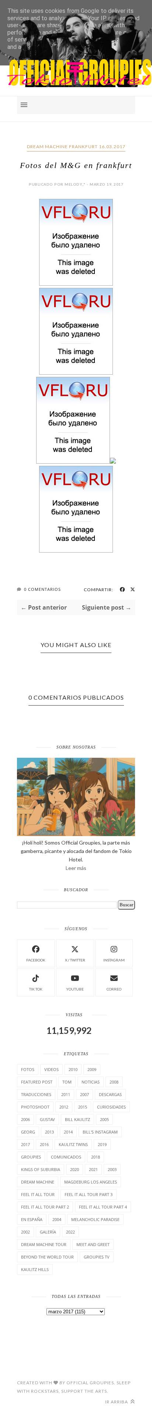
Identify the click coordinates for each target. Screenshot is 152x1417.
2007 (84, 1094)
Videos (51, 1069)
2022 (70, 1232)
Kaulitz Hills (35, 1269)
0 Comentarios (42, 589)
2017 (25, 1144)
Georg (28, 1132)
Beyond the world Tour (47, 1257)
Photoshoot (35, 1107)
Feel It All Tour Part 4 (103, 1207)
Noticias (91, 1082)
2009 (91, 1069)
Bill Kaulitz (77, 1119)
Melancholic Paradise (95, 1219)
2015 (82, 1107)
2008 (114, 1082)
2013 (49, 1132)
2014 (68, 1132)
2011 (65, 1094)
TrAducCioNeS (36, 1094)
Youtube (75, 989)
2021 (93, 1169)
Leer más (76, 868)
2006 (25, 1119)
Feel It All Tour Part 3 (89, 1194)
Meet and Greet (93, 1244)
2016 (44, 1144)
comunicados (66, 1157)
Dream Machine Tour (43, 1244)
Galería (48, 1232)
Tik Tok (35, 989)
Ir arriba (117, 1401)
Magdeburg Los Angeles (90, 1182)
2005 (104, 1119)
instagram (114, 960)
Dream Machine (37, 1182)
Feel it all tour (38, 1194)
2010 (73, 1069)
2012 (63, 1107)
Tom (67, 1082)
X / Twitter (75, 960)
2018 (95, 1157)
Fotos (27, 1069)
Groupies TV (97, 1257)
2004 (56, 1219)
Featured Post (36, 1082)
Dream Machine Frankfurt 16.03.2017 (76, 146)
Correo (114, 989)
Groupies (31, 1157)
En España (31, 1219)
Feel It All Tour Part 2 (45, 1207)
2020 (74, 1169)
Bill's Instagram (100, 1132)
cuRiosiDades (111, 1107)
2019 (102, 1144)
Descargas (110, 1094)
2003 (112, 1169)
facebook (35, 960)
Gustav (47, 1119)
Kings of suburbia (40, 1169)
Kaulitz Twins (73, 1144)
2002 (25, 1232)
